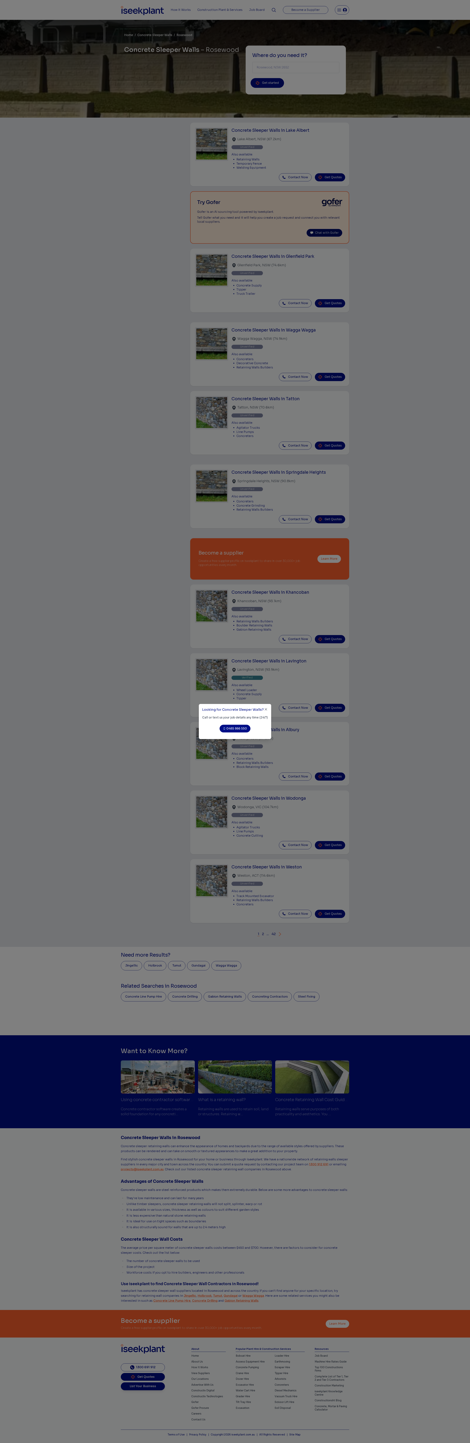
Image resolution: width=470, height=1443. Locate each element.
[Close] (266, 709)
